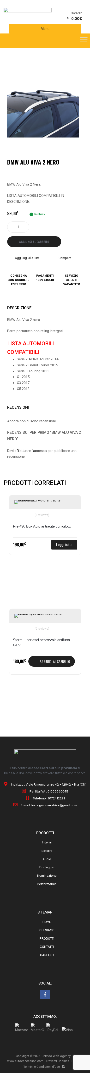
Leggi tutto (64, 545)
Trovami (51, 1061)
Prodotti (47, 938)
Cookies (63, 1061)
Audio (46, 859)
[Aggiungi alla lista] (18, 504)
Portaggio (46, 867)
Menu (45, 29)
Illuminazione (47, 875)
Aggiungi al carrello (34, 242)
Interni (47, 842)
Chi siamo (46, 930)
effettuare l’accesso (31, 451)
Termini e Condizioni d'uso (42, 1066)
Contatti (47, 946)
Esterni (47, 851)
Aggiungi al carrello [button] (55, 661)
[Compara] (18, 512)
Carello (47, 955)
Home (46, 922)
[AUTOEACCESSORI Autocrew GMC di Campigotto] (28, 11)
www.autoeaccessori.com (25, 1061)
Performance (47, 884)
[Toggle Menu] (84, 40)
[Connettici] (45, 994)
